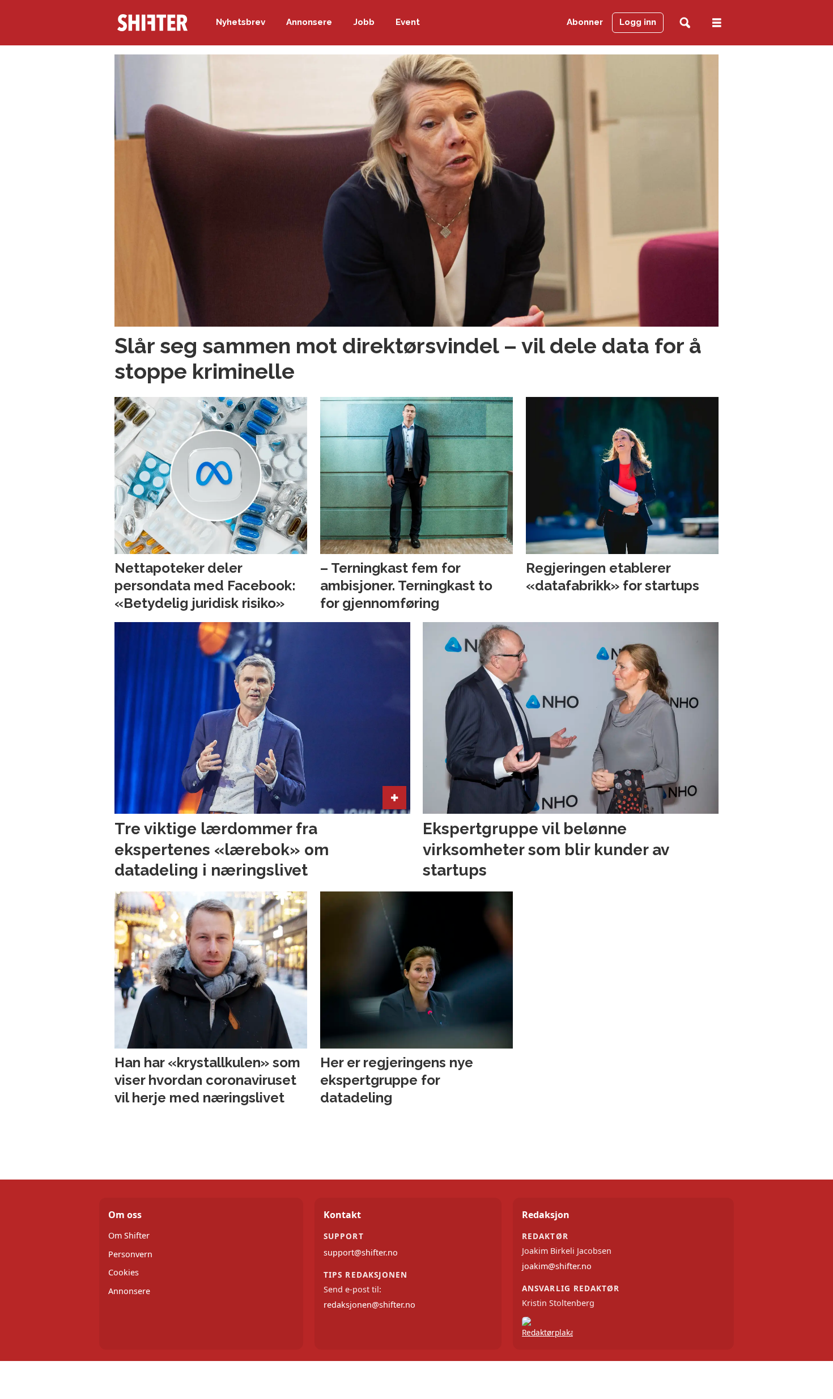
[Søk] (685, 23)
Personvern (130, 1254)
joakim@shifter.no (557, 1266)
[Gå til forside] (152, 22)
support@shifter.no (361, 1252)
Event (408, 22)
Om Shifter (129, 1235)
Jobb (364, 22)
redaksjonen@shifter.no (369, 1304)
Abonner (585, 22)
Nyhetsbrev (240, 22)
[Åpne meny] (717, 23)
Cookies (123, 1272)
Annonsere (309, 22)
